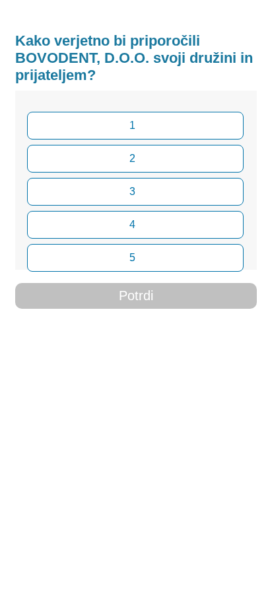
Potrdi (136, 295)
